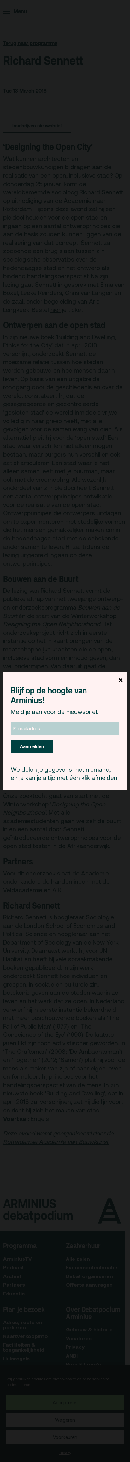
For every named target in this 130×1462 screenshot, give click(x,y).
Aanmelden (32, 746)
